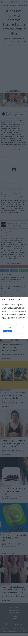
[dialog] (14, 318)
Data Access (14, 336)
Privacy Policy (22, 336)
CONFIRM (7, 331)
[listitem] (14, 324)
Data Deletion (6, 336)
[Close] (25, 300)
